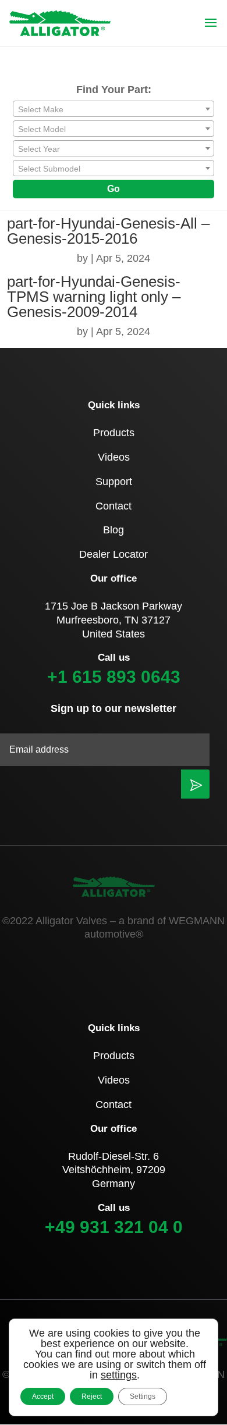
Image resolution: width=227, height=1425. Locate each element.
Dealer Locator (113, 554)
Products (113, 433)
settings (119, 1375)
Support (113, 481)
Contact (113, 506)
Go (113, 189)
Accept (43, 1396)
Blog (113, 530)
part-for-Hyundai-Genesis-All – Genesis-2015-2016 (108, 231)
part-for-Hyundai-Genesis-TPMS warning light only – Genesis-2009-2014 (93, 296)
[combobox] (113, 109)
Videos (114, 457)
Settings (142, 1396)
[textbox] (113, 109)
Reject (91, 1396)
